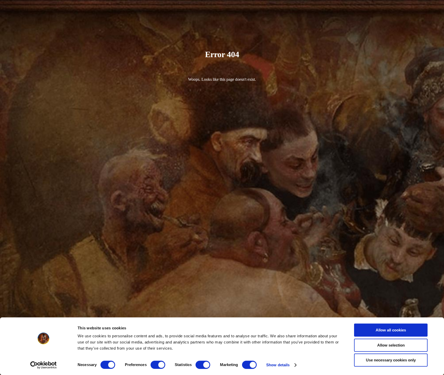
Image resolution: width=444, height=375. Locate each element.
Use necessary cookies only (391, 360)
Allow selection (391, 345)
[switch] (158, 365)
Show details (278, 365)
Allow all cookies (391, 330)
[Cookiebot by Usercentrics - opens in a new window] (43, 365)
